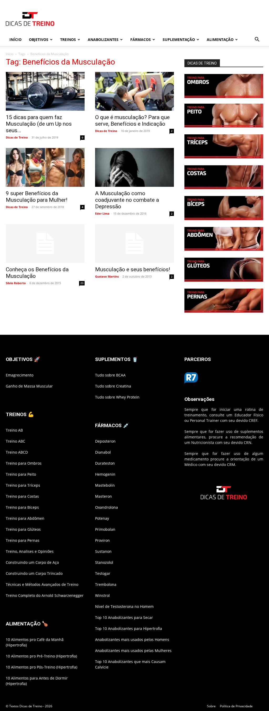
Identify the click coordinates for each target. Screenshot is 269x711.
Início (9, 54)
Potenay (102, 518)
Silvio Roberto (16, 283)
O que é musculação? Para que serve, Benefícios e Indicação (132, 120)
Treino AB (14, 430)
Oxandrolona (106, 507)
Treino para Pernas (22, 540)
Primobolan (105, 529)
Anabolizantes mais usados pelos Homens (132, 639)
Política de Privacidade (236, 706)
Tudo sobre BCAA (110, 375)
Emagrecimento (19, 375)
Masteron (103, 496)
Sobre (211, 706)
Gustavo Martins (107, 276)
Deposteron (105, 441)
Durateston (105, 463)
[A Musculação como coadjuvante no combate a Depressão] (134, 167)
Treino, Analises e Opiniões (30, 551)
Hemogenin (105, 474)
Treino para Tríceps (23, 485)
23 (82, 283)
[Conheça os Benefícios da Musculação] (45, 243)
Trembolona (105, 584)
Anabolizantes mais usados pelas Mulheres (133, 650)
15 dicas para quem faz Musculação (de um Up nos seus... (39, 124)
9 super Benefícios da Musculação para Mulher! (36, 196)
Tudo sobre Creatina (113, 386)
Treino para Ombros (24, 463)
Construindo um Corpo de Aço (32, 562)
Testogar (102, 573)
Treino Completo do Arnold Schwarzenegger (45, 595)
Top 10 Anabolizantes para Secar (124, 617)
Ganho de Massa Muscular (29, 386)
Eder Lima (102, 213)
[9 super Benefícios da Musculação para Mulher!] (45, 167)
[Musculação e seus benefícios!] (134, 243)
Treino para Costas (22, 496)
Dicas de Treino (17, 137)
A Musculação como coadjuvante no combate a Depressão (127, 200)
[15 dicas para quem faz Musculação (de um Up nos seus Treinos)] (45, 91)
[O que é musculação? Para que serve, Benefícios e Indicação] (134, 91)
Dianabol (103, 452)
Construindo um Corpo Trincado (34, 573)
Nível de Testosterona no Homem (124, 606)
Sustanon (103, 551)
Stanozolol (104, 562)
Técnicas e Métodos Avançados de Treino (42, 584)
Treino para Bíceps (22, 507)
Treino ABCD (17, 452)
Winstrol (102, 595)
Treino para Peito (21, 474)
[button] (257, 40)
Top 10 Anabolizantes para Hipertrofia (128, 628)
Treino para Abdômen (25, 518)
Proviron (102, 540)
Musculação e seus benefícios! (132, 269)
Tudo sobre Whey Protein (117, 397)
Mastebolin (105, 485)
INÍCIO (15, 39)
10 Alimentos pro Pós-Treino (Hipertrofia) (41, 667)
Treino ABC (15, 441)
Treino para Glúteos (23, 529)
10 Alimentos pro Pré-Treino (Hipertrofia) (41, 656)
